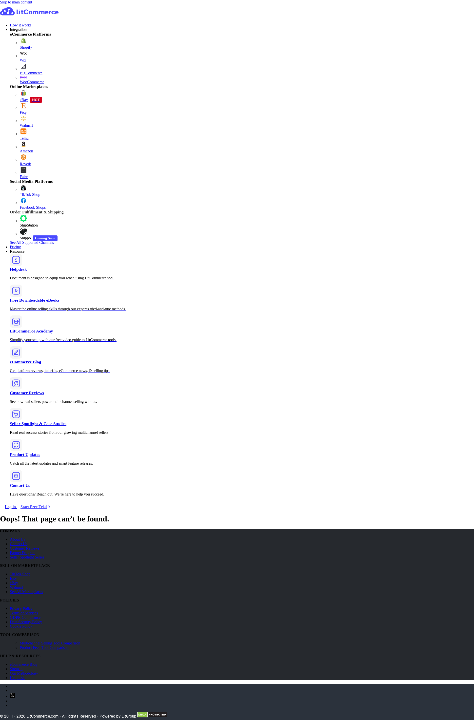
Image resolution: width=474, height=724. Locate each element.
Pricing (15, 247)
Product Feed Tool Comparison (44, 647)
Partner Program (22, 553)
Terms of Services (24, 613)
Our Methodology (24, 673)
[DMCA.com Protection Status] (152, 716)
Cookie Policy (21, 626)
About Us (17, 539)
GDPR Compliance (25, 617)
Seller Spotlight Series (27, 557)
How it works (20, 25)
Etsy (13, 578)
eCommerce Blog (23, 664)
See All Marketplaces (26, 592)
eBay (14, 583)
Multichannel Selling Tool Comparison (50, 643)
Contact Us (18, 544)
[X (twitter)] (12, 696)
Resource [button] (17, 251)
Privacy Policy (21, 608)
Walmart (16, 587)
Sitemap (16, 669)
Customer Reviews (25, 548)
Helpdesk (17, 678)
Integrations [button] (19, 29)
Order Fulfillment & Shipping (37, 212)
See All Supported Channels (32, 242)
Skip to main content (16, 2)
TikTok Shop (20, 574)
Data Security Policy (26, 622)
